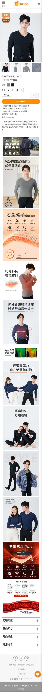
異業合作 (21, 665)
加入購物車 (21, 101)
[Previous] (4, 37)
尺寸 (3, 90)
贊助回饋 (30, 665)
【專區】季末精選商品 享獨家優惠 (14, 111)
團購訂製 (12, 665)
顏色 (3, 85)
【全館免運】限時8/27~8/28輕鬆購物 (15, 106)
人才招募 (21, 669)
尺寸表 (6, 95)
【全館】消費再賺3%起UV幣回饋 (14, 109)
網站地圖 (21, 689)
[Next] (38, 37)
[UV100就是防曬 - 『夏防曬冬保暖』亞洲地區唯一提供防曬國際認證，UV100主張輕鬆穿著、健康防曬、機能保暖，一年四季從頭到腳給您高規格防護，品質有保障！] (21, 4)
